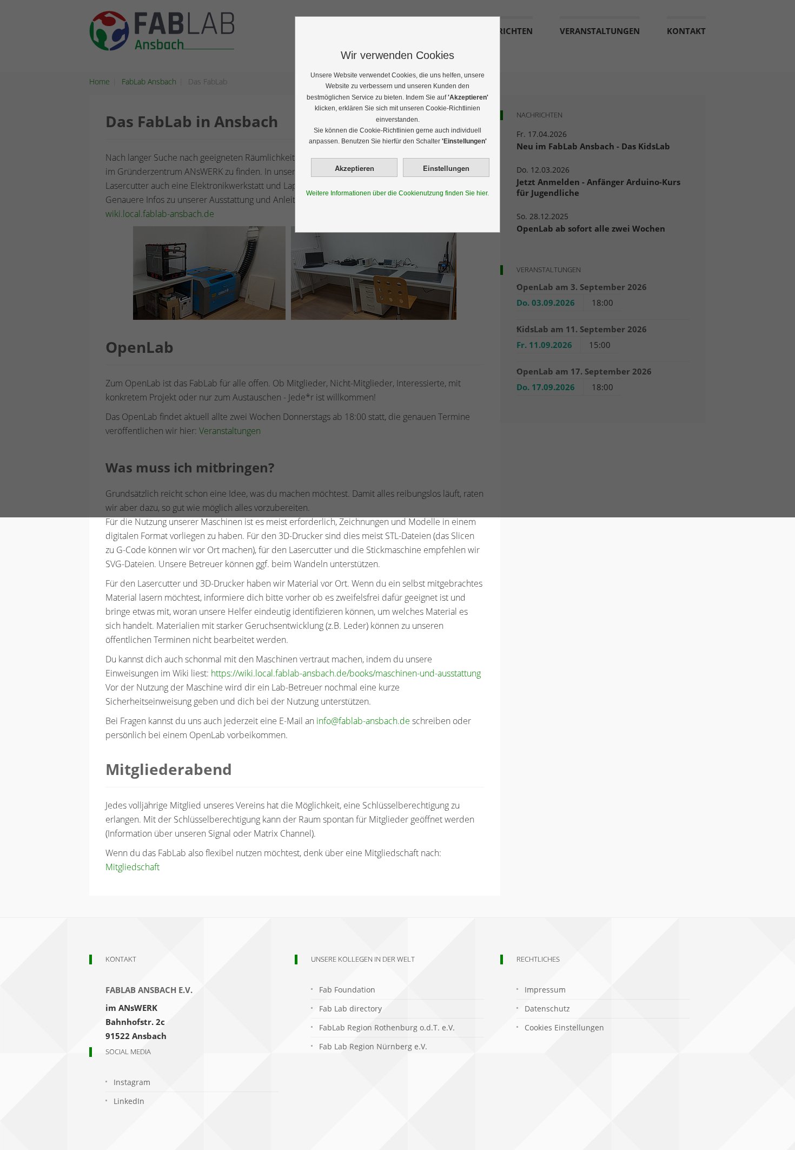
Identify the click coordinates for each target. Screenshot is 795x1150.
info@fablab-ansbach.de (363, 721)
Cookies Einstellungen (564, 1027)
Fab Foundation (347, 989)
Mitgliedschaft (132, 867)
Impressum (545, 989)
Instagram (132, 1082)
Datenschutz (547, 1008)
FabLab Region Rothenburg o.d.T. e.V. (387, 1027)
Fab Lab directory (350, 1008)
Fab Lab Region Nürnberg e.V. (373, 1046)
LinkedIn (129, 1101)
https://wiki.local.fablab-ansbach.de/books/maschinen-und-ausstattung (346, 673)
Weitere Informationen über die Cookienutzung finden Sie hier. (397, 193)
